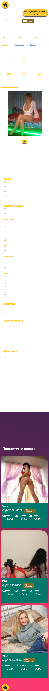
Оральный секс (14, 283)
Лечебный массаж (15, 236)
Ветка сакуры (13, 250)
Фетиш (10, 297)
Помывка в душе (14, 337)
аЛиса (4, 655)
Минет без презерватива (18, 185)
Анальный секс (14, 280)
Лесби (10, 314)
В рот (9, 354)
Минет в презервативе (17, 182)
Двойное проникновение (18, 290)
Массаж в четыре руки (17, 239)
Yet (24, 141)
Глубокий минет (14, 189)
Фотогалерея (10, 85)
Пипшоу (11, 341)
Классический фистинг (17, 260)
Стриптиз (11, 307)
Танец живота (13, 310)
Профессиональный (16, 223)
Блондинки (19, 45)
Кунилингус (12, 196)
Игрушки (11, 293)
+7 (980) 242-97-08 (18, 511)
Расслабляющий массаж (18, 246)
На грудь (11, 358)
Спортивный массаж (16, 243)
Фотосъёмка (12, 327)
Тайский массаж (14, 233)
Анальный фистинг (16, 263)
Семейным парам (15, 334)
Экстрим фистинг (15, 266)
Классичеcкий (13, 277)
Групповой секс (14, 287)
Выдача (10, 209)
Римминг (11, 344)
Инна (4, 580)
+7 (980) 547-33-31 (16, 21)
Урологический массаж (17, 229)
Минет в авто (13, 192)
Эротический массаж (16, 226)
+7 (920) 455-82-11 (17, 585)
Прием (10, 212)
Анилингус (12, 199)
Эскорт (10, 324)
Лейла (5, 505)
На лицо (11, 361)
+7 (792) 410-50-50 (17, 660)
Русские (33, 45)
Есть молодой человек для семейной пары (26, 331)
